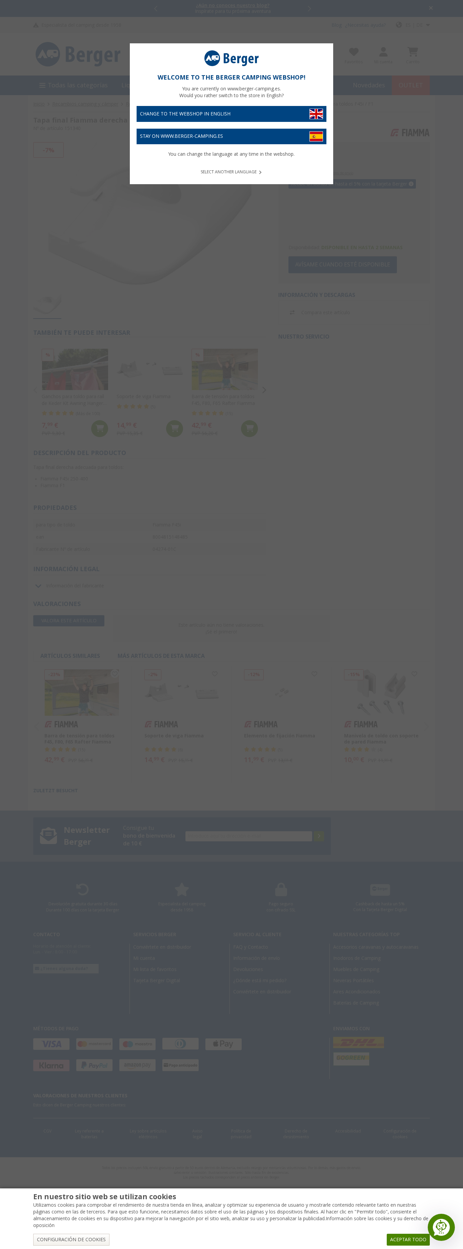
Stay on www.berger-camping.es (181, 136)
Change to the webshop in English (185, 113)
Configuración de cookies (71, 1239)
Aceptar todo (408, 1239)
